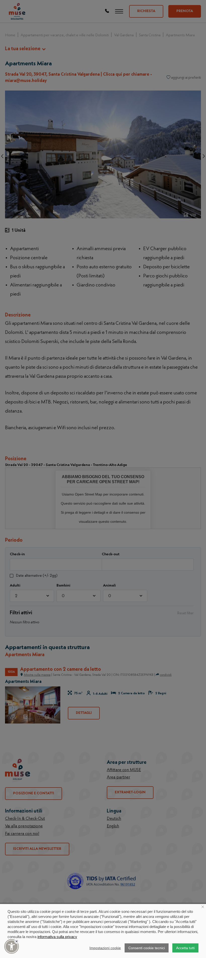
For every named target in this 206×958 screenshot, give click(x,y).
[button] (11, 946)
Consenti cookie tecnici (146, 948)
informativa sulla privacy (57, 937)
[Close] (16, 941)
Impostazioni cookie (105, 948)
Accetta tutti (185, 948)
